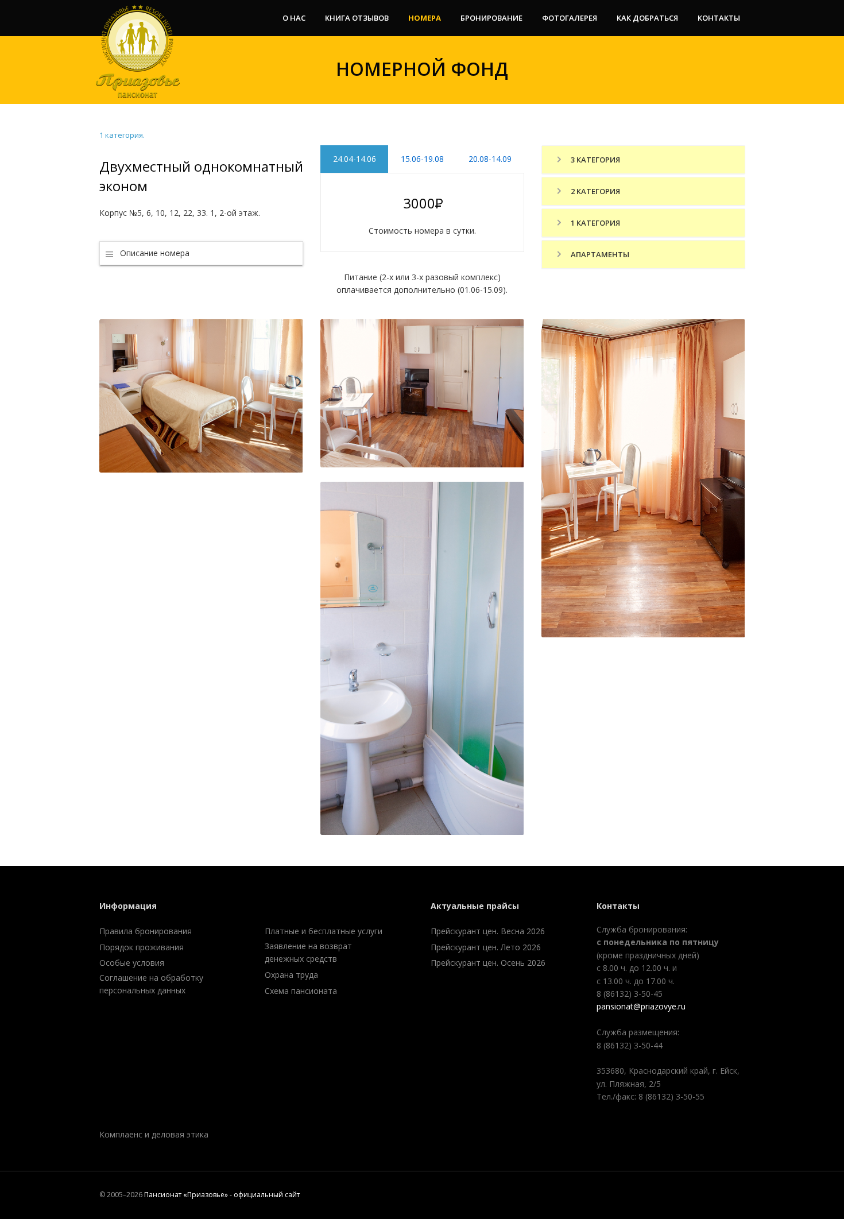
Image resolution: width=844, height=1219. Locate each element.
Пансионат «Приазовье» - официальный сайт (222, 1194)
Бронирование (491, 18)
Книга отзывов (357, 18)
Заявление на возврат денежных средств (308, 952)
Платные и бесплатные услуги (323, 931)
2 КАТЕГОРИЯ (594, 191)
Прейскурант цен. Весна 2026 (488, 931)
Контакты (719, 18)
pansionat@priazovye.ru (641, 1006)
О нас (293, 18)
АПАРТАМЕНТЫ (599, 254)
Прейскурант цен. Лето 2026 (486, 947)
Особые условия (131, 962)
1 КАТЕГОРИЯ (594, 223)
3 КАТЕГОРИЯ (594, 159)
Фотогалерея (569, 18)
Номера (424, 18)
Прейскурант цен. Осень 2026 (488, 962)
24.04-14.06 (353, 158)
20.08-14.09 (490, 158)
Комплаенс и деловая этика (153, 1134)
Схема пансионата (301, 990)
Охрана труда (291, 974)
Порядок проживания (141, 947)
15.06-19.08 (421, 158)
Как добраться (647, 18)
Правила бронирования (145, 931)
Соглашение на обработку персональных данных (151, 984)
